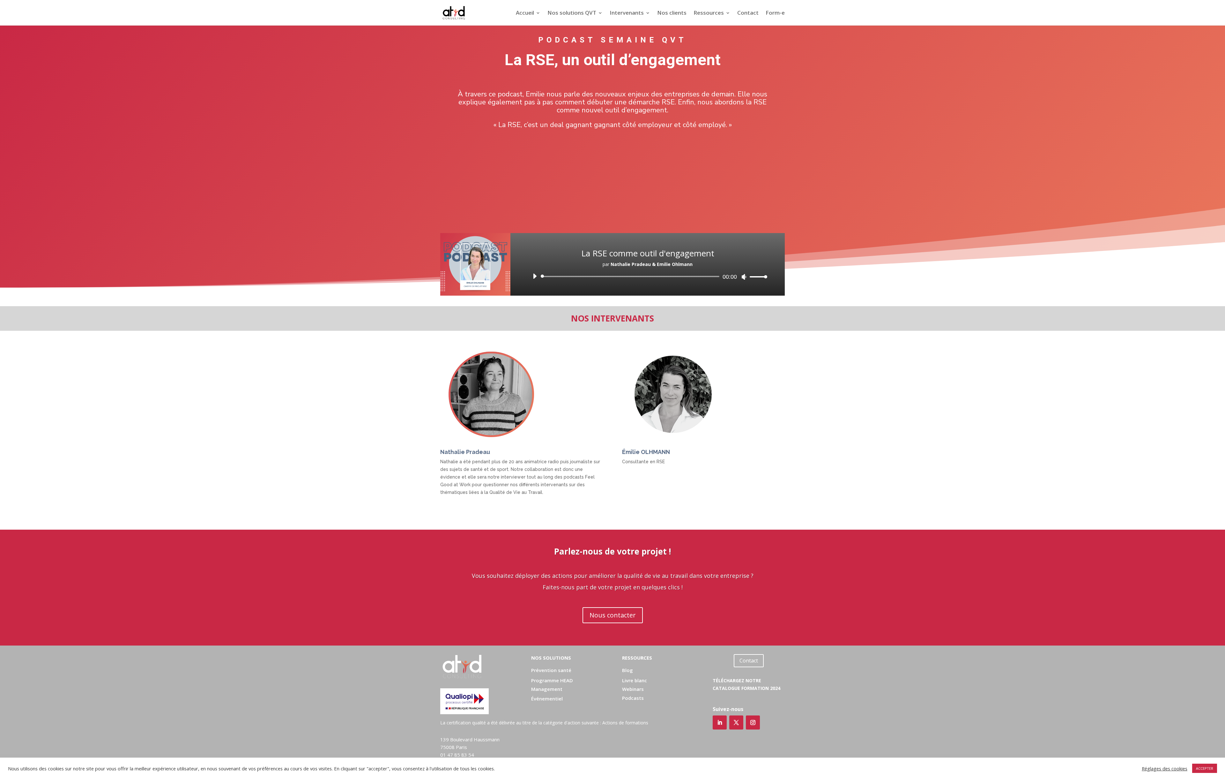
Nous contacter (613, 615)
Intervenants (627, 13)
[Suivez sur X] (736, 722)
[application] (648, 276)
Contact (748, 13)
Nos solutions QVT (571, 13)
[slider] (757, 277)
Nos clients (672, 13)
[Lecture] (535, 276)
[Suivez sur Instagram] (753, 722)
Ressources (709, 13)
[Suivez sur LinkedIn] (720, 722)
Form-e (775, 13)
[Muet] (744, 277)
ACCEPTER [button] (1204, 768)
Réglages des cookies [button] (1164, 768)
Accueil (525, 13)
